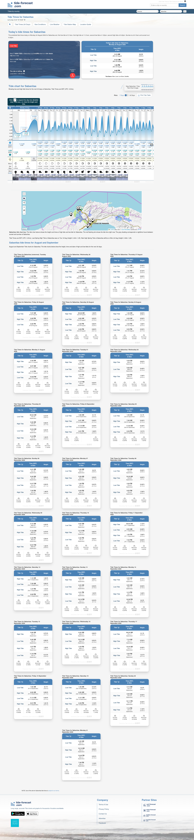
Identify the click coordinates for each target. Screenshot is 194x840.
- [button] (24, 213)
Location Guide (85, 24)
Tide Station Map (70, 24)
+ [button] (24, 207)
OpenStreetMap (126, 229)
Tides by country (14, 11)
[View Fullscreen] (24, 193)
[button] (90, 222)
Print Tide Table (145, 95)
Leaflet (112, 229)
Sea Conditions (40, 24)
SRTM (139, 229)
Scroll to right (152, 144)
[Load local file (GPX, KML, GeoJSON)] (24, 198)
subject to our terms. (53, 790)
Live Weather (54, 24)
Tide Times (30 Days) (22, 24)
